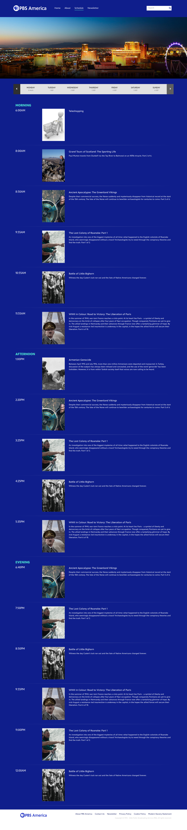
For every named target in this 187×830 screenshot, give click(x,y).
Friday (114, 89)
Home (57, 8)
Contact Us (99, 814)
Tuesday (52, 89)
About (68, 8)
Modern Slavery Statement (160, 814)
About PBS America (83, 814)
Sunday (156, 89)
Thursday (93, 89)
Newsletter (93, 8)
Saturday (135, 89)
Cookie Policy (140, 814)
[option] (30, 89)
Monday (31, 89)
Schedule (79, 8)
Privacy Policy (125, 814)
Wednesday (72, 89)
